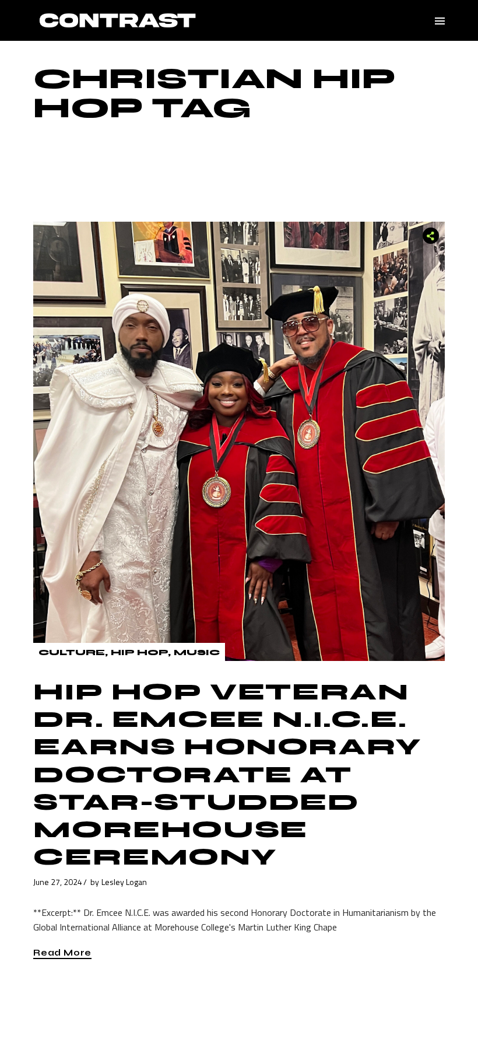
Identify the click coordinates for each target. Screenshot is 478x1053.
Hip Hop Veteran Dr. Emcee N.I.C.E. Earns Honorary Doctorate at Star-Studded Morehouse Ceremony (227, 774)
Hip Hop (139, 652)
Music (197, 652)
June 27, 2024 (57, 882)
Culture (71, 652)
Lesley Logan (124, 882)
